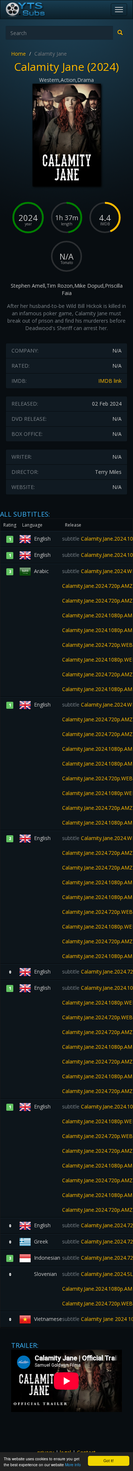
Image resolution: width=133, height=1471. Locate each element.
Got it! (108, 1460)
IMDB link (110, 380)
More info (73, 1464)
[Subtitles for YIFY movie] (33, 9)
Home (18, 53)
